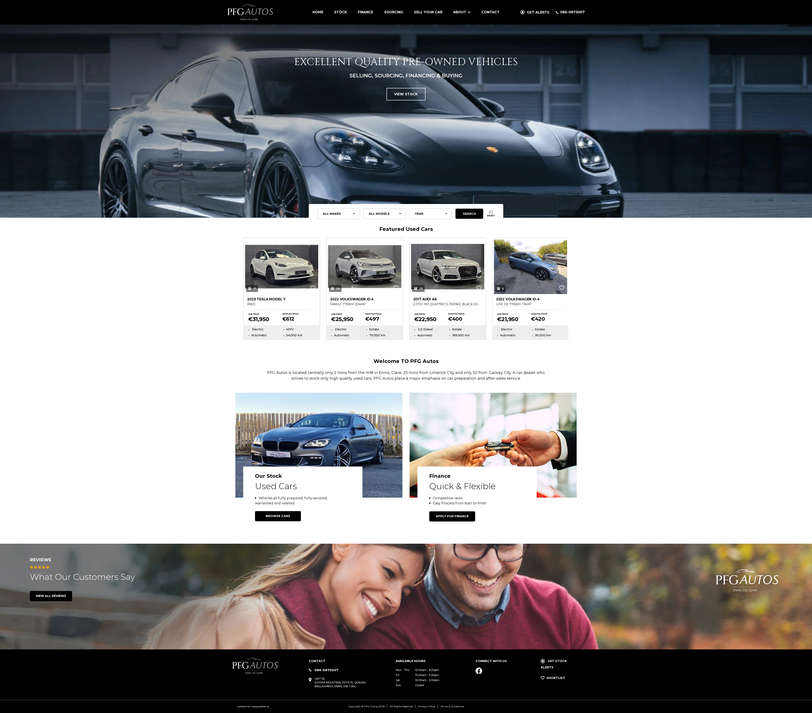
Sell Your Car (428, 12)
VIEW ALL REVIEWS (51, 596)
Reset (491, 215)
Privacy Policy (426, 706)
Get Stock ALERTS (554, 664)
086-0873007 (572, 12)
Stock (340, 12)
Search (469, 214)
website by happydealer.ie (253, 706)
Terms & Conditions (452, 706)
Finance (365, 12)
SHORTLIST (555, 678)
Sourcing (393, 12)
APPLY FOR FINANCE (452, 516)
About (459, 12)
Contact (490, 12)
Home (318, 12)
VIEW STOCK (406, 94)
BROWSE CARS (278, 516)
